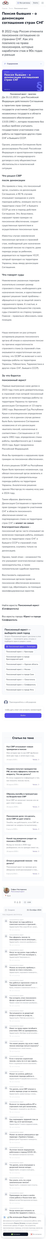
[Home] (5, 3)
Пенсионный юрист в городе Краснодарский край (17, 658)
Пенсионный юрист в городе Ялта (20, 690)
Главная (4, 8)
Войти (35, 3)
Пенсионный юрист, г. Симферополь (21, 685)
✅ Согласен (15, 1234)
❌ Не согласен (36, 1234)
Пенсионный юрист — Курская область (22, 664)
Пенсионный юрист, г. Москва (18, 669)
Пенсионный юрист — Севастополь (20, 679)
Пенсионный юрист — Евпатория (22, 646)
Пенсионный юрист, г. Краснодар (19, 651)
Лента (11, 8)
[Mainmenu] (42, 2)
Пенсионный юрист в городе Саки (20, 674)
